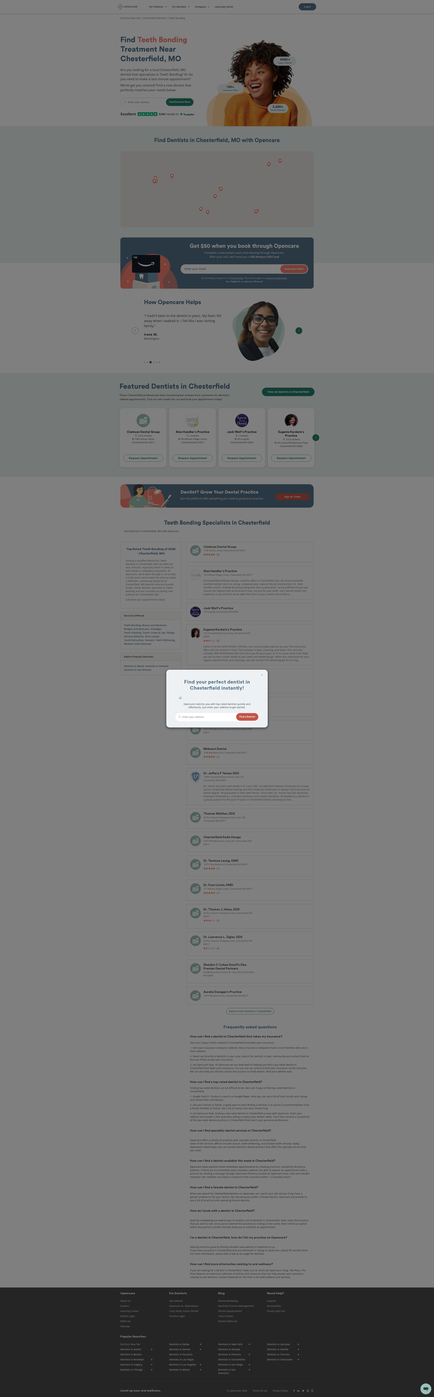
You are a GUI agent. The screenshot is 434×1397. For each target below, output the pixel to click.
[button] (247, 717)
